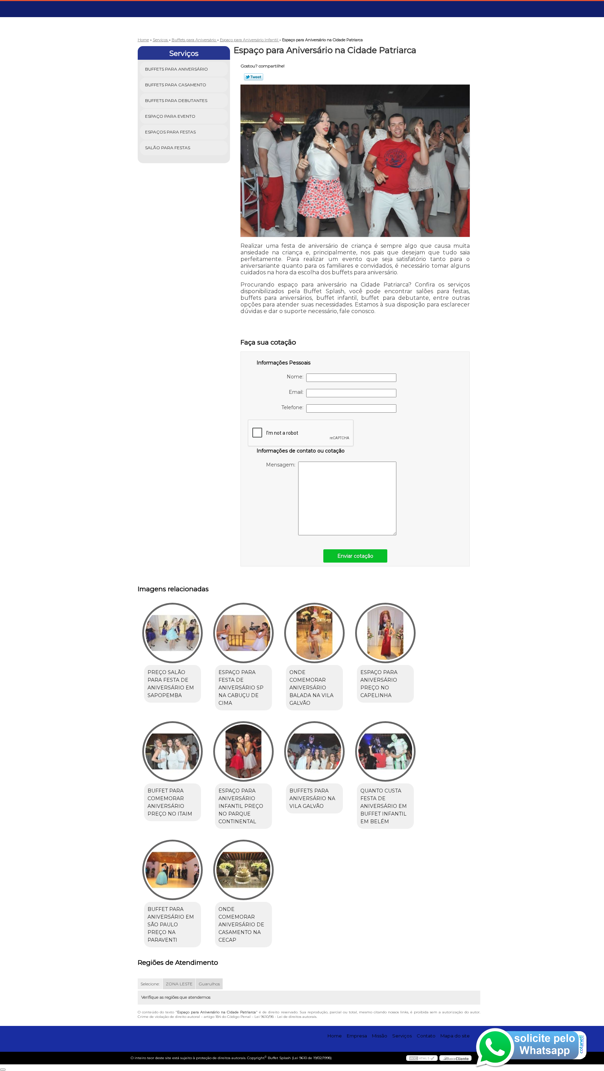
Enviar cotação (355, 556)
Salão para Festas (167, 147)
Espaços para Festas (170, 132)
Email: (297, 392)
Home (335, 1036)
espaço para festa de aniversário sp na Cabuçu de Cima (241, 687)
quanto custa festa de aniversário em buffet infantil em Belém (383, 806)
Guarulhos (209, 983)
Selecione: (150, 983)
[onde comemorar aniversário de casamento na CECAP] (243, 870)
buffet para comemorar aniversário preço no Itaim (170, 802)
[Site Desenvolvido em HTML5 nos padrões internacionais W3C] (422, 1058)
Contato (426, 1036)
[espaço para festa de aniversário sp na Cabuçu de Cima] (243, 633)
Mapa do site (455, 1036)
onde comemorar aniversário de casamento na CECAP (241, 924)
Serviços (184, 53)
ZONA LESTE (179, 983)
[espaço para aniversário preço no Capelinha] (385, 633)
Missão (379, 1036)
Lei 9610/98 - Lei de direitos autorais (285, 1016)
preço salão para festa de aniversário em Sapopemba (171, 684)
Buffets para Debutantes (176, 100)
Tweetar (253, 76)
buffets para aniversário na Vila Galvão (312, 798)
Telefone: (293, 407)
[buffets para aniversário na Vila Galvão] (314, 751)
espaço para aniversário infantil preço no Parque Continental (240, 806)
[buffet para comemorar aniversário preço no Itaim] (172, 751)
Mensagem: (282, 465)
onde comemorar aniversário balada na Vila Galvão (311, 687)
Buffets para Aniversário (176, 69)
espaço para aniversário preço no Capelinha (378, 684)
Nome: (296, 377)
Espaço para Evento (170, 116)
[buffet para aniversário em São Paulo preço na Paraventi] (172, 870)
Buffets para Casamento (175, 84)
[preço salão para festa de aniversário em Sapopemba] (172, 633)
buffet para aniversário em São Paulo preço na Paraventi (171, 924)
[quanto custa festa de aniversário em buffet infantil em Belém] (385, 751)
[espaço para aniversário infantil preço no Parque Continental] (243, 751)
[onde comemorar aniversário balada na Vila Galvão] (314, 633)
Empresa (357, 1036)
